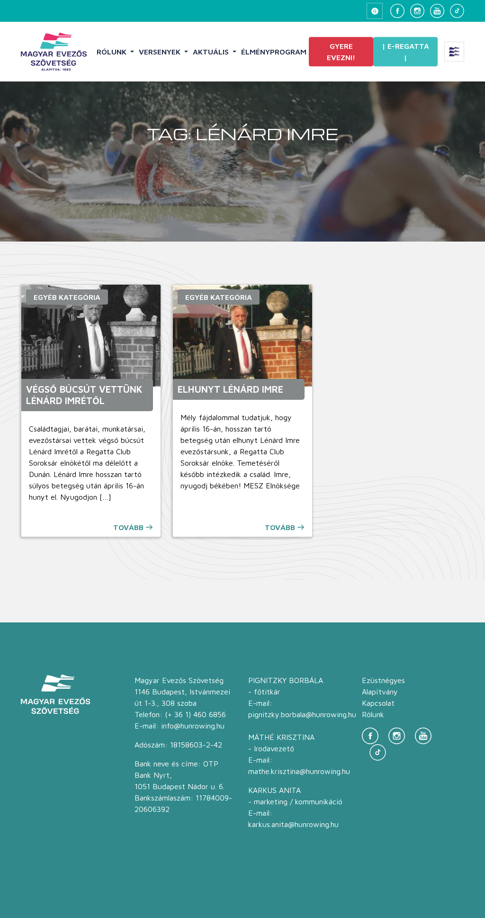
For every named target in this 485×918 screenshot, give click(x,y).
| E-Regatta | (405, 52)
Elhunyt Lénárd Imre (230, 389)
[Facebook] (397, 11)
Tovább (128, 527)
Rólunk (112, 51)
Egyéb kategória (67, 297)
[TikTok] (457, 11)
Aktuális (212, 51)
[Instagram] (417, 11)
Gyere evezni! (341, 52)
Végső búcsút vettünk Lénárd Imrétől (84, 395)
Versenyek (160, 51)
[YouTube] (437, 11)
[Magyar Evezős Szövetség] (54, 51)
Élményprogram (273, 51)
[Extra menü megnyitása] (454, 52)
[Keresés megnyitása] (375, 11)
